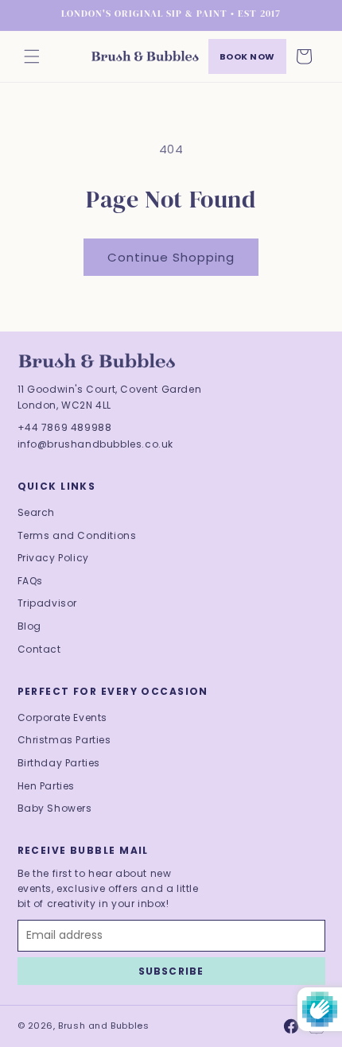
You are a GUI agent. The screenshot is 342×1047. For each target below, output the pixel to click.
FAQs (30, 580)
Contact (39, 649)
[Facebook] (291, 1026)
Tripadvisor (47, 603)
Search (36, 512)
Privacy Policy (53, 557)
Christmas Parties (64, 739)
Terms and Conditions (77, 535)
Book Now (247, 56)
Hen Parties (46, 786)
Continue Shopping (171, 257)
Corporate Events (62, 717)
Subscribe (171, 971)
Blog (29, 626)
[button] (31, 56)
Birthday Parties (59, 763)
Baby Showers (54, 808)
